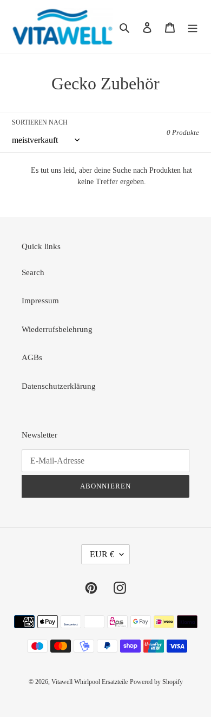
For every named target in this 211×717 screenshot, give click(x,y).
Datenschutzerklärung (59, 386)
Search (33, 272)
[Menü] (192, 26)
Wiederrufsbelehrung (57, 329)
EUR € (102, 554)
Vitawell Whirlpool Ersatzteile (89, 682)
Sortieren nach (40, 122)
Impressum (40, 300)
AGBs (32, 357)
